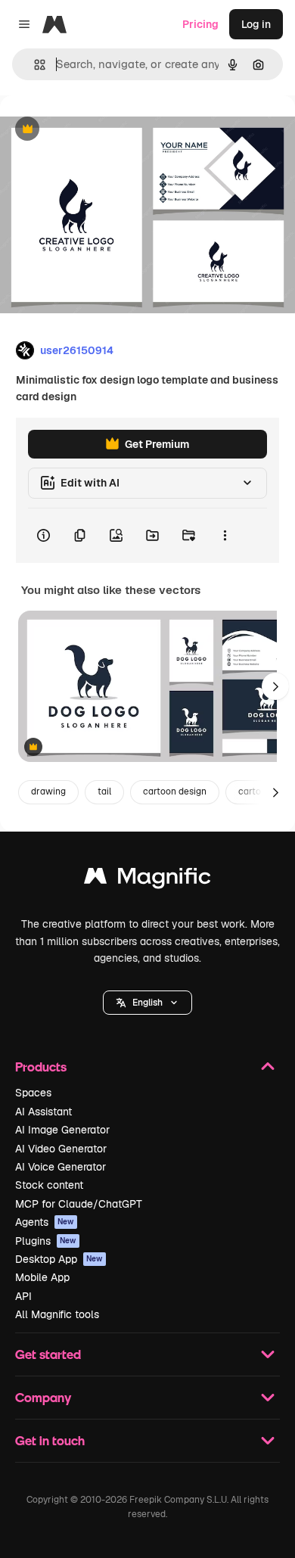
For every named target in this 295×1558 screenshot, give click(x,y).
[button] (147, 1002)
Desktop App (59, 1259)
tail (104, 791)
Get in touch (50, 1440)
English (147, 1003)
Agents (44, 1222)
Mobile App (42, 1277)
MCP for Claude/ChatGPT (78, 1204)
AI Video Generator (61, 1148)
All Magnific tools (57, 1314)
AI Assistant (43, 1111)
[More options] (225, 536)
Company (43, 1397)
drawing (48, 791)
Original (97, 130)
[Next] (275, 686)
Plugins (45, 1241)
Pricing (200, 24)
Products (41, 1066)
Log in (256, 24)
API (23, 1296)
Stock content (49, 1185)
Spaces (33, 1092)
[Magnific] (147, 879)
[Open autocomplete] (33, 64)
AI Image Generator (62, 1130)
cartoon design (174, 791)
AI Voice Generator (60, 1167)
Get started (48, 1354)
